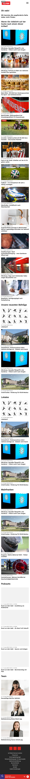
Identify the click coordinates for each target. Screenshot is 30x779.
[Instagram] (15, 748)
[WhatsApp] (19, 748)
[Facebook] (11, 748)
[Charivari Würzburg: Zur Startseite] (5, 3)
